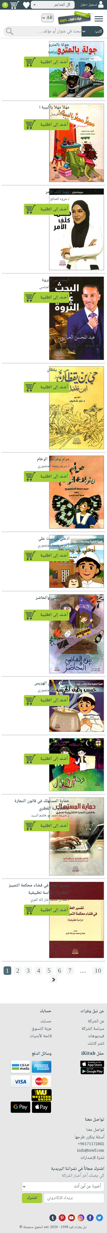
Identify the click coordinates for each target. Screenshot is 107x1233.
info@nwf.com (90, 1151)
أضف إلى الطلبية (54, 62)
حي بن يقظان (58, 370)
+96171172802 (91, 1144)
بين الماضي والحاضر (52, 598)
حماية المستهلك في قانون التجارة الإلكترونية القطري (42, 804)
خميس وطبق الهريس (51, 683)
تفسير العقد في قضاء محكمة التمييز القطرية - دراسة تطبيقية (39, 889)
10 (98, 970)
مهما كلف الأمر (57, 192)
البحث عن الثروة (55, 280)
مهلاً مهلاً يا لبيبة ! (54, 107)
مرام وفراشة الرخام (53, 459)
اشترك (32, 1198)
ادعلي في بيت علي (53, 538)
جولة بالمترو (59, 45)
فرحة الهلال (59, 742)
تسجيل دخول (88, 5)
